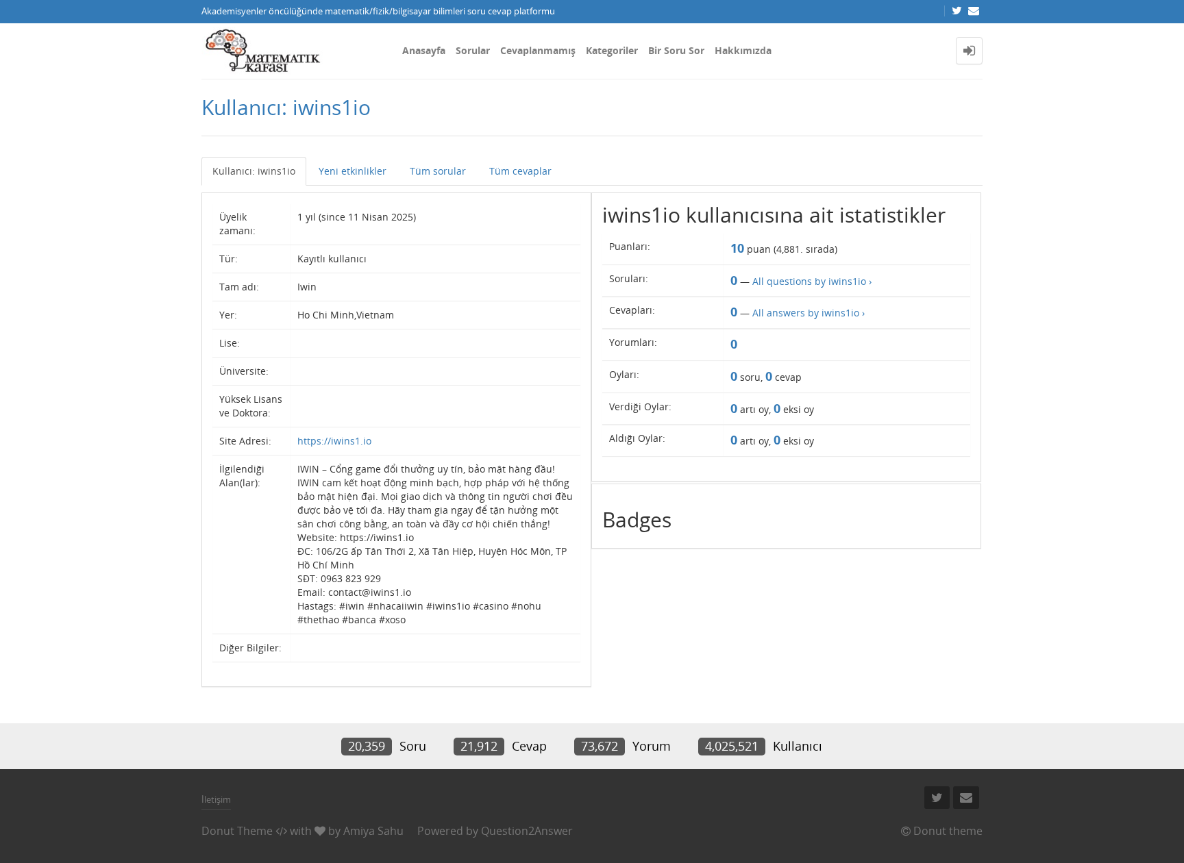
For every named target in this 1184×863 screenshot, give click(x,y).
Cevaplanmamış (538, 50)
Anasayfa (423, 50)
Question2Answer (527, 830)
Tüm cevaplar (520, 170)
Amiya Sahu (373, 830)
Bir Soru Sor (676, 50)
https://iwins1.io (334, 440)
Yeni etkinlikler (352, 170)
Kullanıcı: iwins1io (253, 170)
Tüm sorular (438, 170)
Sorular (473, 50)
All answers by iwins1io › (808, 312)
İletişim (216, 799)
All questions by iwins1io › (812, 281)
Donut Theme (237, 830)
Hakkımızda (743, 50)
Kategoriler (612, 50)
